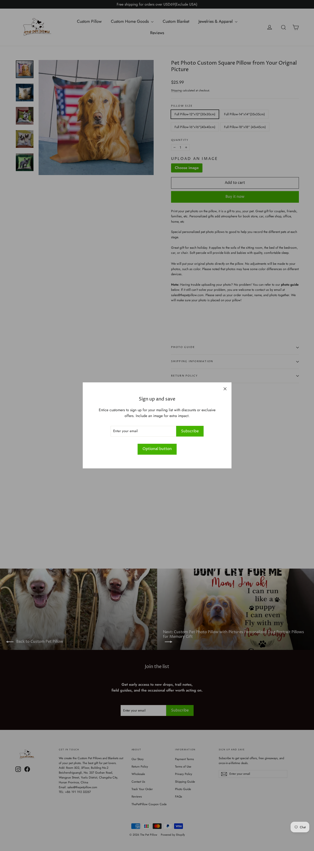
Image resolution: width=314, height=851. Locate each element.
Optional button (157, 449)
